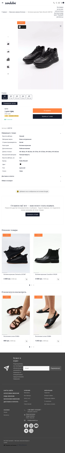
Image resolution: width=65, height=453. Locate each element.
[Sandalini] (10, 3)
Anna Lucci (27, 398)
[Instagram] (31, 426)
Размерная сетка (9, 103)
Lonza (25, 401)
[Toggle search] (56, 3)
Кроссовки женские (11, 393)
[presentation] (8, 37)
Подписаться (55, 368)
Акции (5, 412)
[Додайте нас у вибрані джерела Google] (31, 431)
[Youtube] (36, 426)
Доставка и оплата (11, 401)
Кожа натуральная (25, 139)
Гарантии (47, 392)
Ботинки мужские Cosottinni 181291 (46, 274)
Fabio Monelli (23, 161)
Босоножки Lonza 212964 (43, 336)
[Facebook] (26, 426)
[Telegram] (26, 431)
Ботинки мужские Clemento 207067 (15, 274)
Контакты (6, 415)
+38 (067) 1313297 (34, 410)
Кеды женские (9, 396)
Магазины (27, 392)
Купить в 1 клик (47, 116)
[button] (30, 285)
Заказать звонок (32, 411)
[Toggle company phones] (54, 3)
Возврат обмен (48, 395)
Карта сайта (8, 390)
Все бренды (27, 395)
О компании (47, 401)
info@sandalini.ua (32, 420)
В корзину (47, 110)
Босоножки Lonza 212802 (11, 336)
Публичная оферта (49, 398)
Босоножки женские (12, 399)
